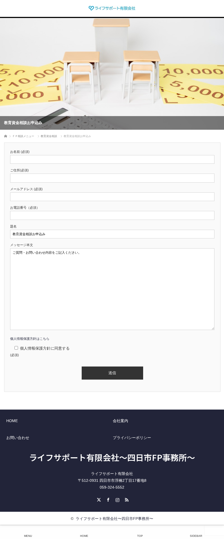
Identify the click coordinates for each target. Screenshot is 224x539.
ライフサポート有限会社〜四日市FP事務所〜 (112, 457)
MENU (28, 535)
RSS (126, 499)
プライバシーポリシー (132, 437)
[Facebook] (107, 499)
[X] (98, 499)
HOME (12, 421)
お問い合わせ (17, 437)
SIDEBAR (196, 535)
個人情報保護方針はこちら (29, 339)
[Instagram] (117, 499)
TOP (140, 535)
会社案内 (120, 421)
